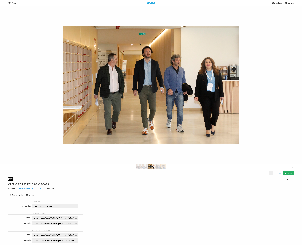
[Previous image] (9, 166)
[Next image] (292, 166)
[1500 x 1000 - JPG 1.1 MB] (271, 173)
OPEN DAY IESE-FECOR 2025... (29, 188)
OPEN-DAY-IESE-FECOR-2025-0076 (28, 184)
